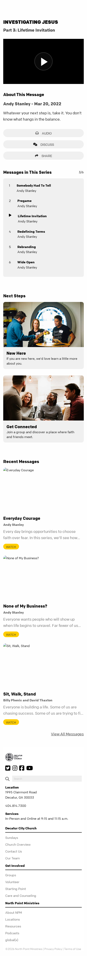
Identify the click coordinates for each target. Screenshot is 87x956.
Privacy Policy (53, 949)
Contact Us (13, 851)
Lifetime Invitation (32, 216)
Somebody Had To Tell (34, 185)
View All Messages (67, 734)
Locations (12, 919)
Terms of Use (72, 949)
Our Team (12, 858)
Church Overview (18, 844)
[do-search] (47, 779)
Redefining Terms (31, 231)
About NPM (13, 913)
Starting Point (15, 889)
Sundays (11, 838)
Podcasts (12, 933)
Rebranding (26, 247)
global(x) (11, 940)
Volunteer (12, 882)
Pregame (24, 201)
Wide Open (26, 262)
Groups (10, 875)
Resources (13, 926)
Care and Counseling (20, 896)
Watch (11, 547)
